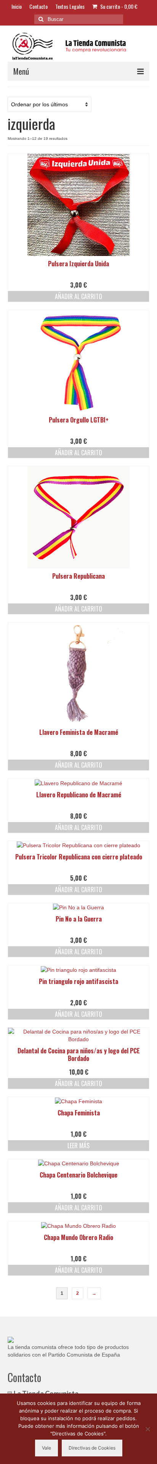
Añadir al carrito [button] (78, 296)
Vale (46, 1448)
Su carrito (118, 6)
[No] (147, 1429)
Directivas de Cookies (92, 1448)
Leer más (78, 1145)
